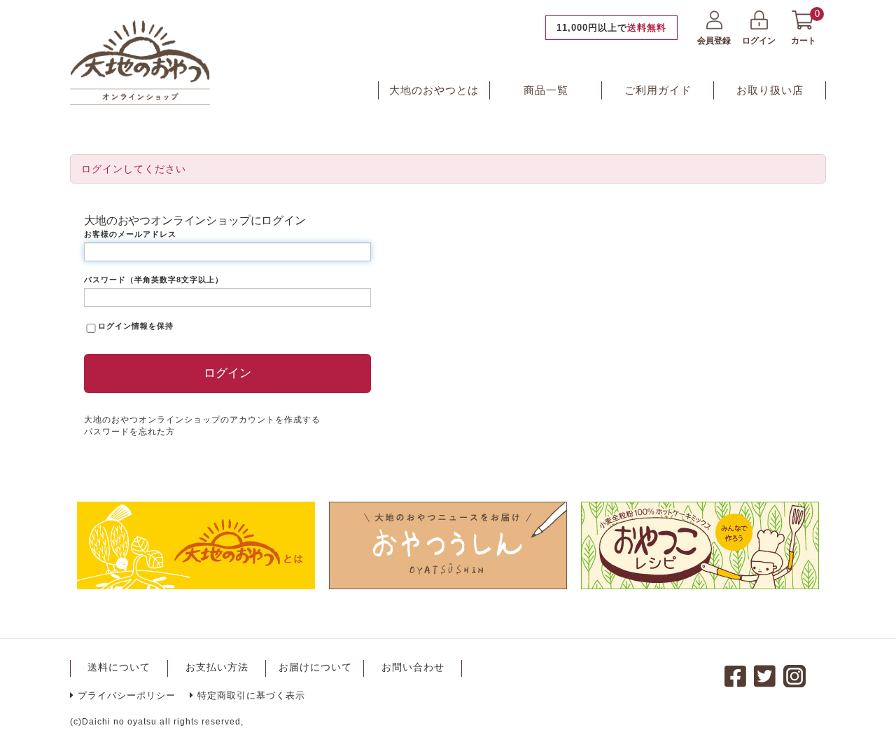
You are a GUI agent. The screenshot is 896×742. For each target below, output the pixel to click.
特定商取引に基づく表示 (251, 695)
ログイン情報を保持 (136, 326)
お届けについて (315, 667)
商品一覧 (546, 90)
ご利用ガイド (658, 90)
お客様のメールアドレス (130, 234)
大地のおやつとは (434, 90)
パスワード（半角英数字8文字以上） (153, 279)
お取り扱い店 (770, 90)
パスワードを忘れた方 (129, 432)
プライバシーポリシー (127, 695)
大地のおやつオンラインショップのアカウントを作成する (202, 420)
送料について (119, 667)
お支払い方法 (217, 667)
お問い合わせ (413, 667)
